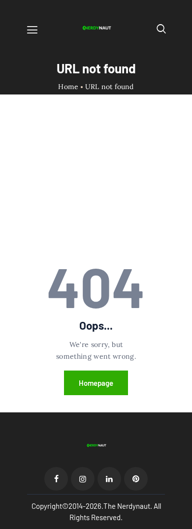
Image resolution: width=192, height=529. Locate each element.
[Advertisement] (96, 185)
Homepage (96, 382)
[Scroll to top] (185, 522)
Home (68, 87)
